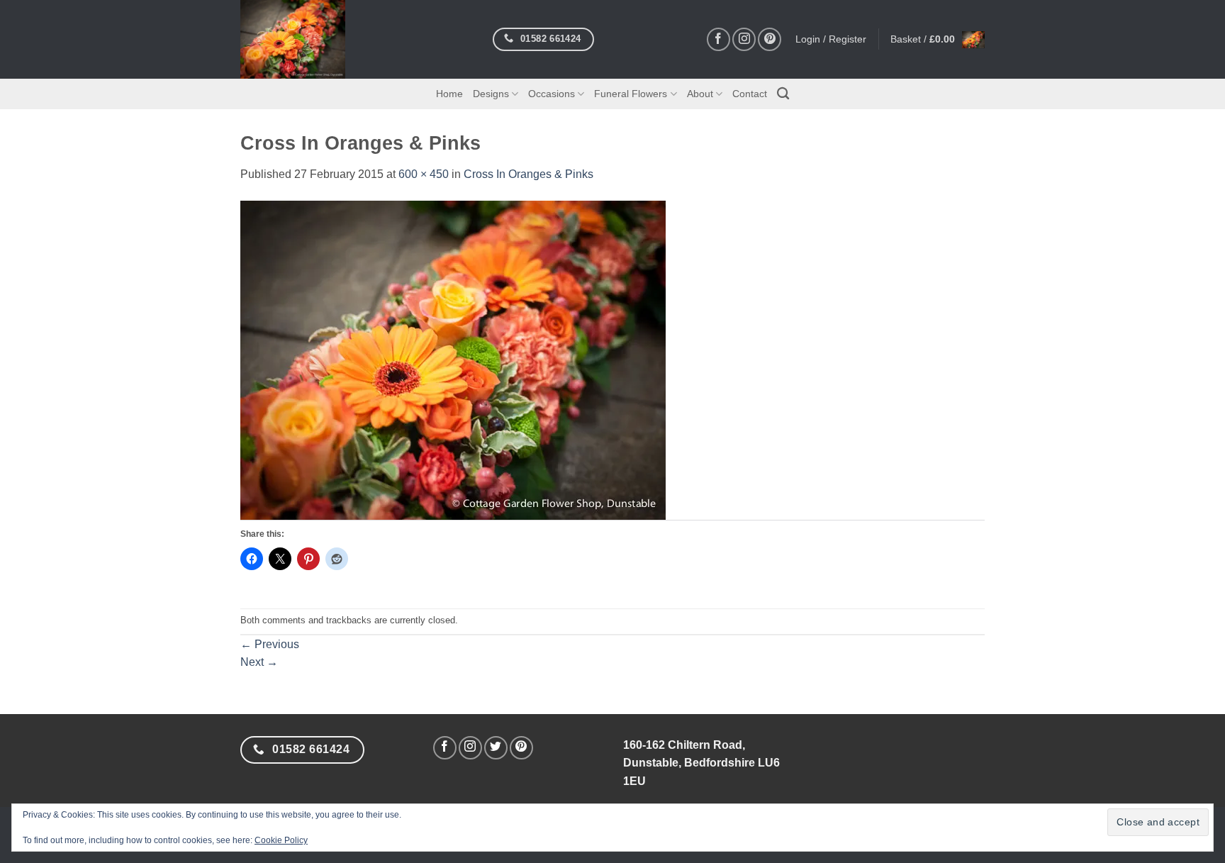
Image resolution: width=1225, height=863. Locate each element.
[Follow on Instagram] (744, 39)
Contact (749, 93)
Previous (269, 644)
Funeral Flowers (630, 93)
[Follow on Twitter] (496, 747)
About (700, 93)
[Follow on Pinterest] (769, 39)
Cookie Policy (281, 840)
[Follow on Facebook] (718, 39)
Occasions (551, 93)
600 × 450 (423, 174)
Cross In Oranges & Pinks (528, 174)
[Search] (783, 93)
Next (259, 662)
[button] (937, 39)
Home (449, 93)
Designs (491, 93)
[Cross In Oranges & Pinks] (453, 359)
